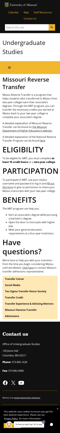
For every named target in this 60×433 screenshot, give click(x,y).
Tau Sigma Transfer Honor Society (25, 291)
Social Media (12, 285)
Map (26, 12)
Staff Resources (43, 12)
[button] (57, 409)
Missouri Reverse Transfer (21, 310)
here (42, 140)
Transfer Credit (14, 297)
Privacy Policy (11, 418)
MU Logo (7, 4)
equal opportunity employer (27, 397)
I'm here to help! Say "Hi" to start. (29, 424)
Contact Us (30, 18)
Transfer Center (14, 279)
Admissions (12, 316)
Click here (28, 267)
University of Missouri (23, 5)
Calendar (13, 12)
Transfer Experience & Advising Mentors (29, 303)
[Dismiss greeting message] (44, 422)
